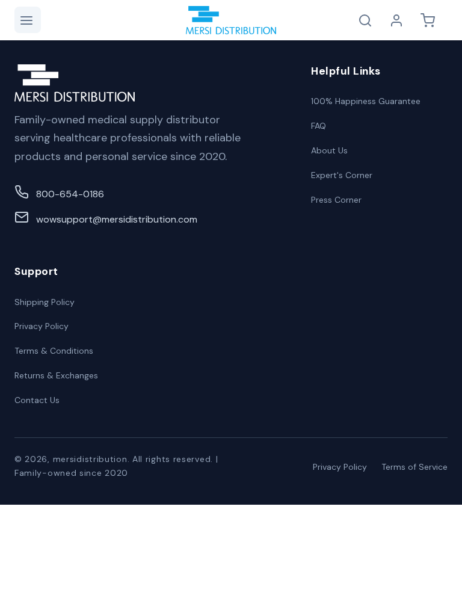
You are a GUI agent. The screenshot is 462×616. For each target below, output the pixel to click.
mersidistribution (90, 459)
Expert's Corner (341, 175)
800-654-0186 (70, 194)
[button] (27, 20)
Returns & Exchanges (56, 375)
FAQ (318, 125)
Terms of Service (414, 466)
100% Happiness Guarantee (365, 101)
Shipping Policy (44, 302)
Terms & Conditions (53, 350)
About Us (329, 150)
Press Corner (336, 199)
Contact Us (37, 400)
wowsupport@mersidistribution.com (116, 219)
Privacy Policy (41, 326)
